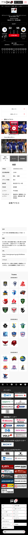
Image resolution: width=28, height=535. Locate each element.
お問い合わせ (4, 527)
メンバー (14, 158)
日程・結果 (17, 505)
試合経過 (22, 158)
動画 (3, 518)
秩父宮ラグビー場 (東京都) (14, 20)
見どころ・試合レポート (7, 515)
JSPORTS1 (7, 44)
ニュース (16, 511)
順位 (3, 508)
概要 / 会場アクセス (5, 158)
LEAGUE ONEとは (5, 521)
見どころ (14, 109)
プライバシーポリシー (6, 524)
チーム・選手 (4, 511)
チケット (20, 2)
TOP (2, 6)
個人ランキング (18, 508)
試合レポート (14, 114)
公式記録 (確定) (14, 35)
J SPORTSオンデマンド (18, 44)
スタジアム (17, 518)
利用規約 (16, 524)
